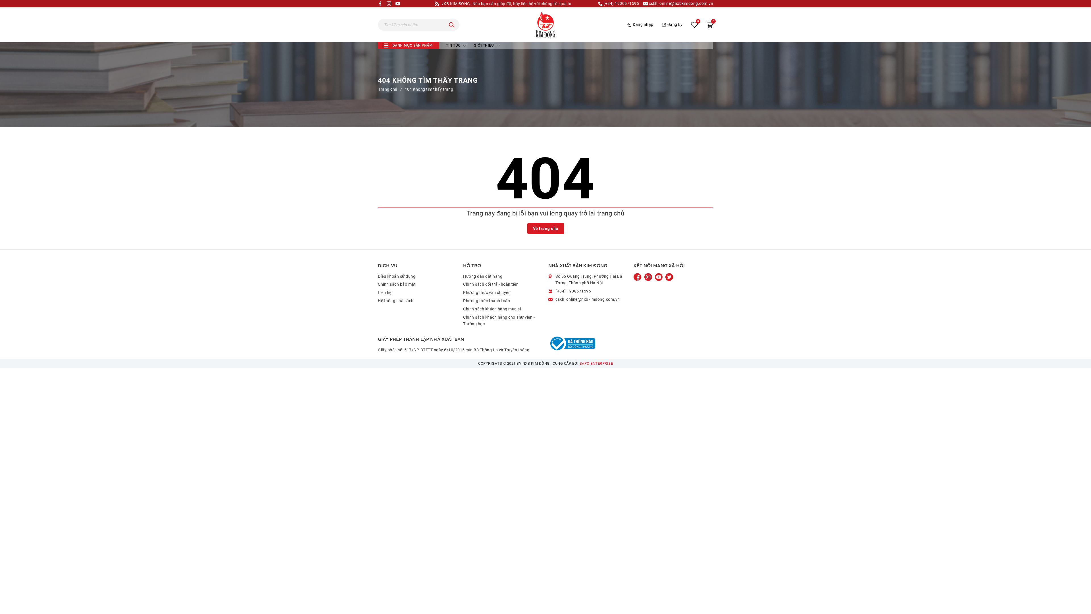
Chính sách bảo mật (397, 284)
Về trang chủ (545, 228)
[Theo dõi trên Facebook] (638, 276)
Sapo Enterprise (596, 363)
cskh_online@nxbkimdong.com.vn (680, 3)
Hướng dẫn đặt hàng (482, 276)
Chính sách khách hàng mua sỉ (492, 309)
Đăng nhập (643, 24)
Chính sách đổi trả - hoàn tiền (491, 284)
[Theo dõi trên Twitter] (669, 276)
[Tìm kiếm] (451, 25)
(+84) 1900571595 (621, 3)
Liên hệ (385, 292)
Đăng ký (675, 24)
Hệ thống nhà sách (396, 300)
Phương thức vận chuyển (487, 292)
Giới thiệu (484, 45)
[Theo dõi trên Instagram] (648, 276)
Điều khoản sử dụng (396, 276)
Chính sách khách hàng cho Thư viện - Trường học (499, 320)
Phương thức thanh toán (486, 300)
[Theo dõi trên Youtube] (659, 276)
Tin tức (454, 45)
